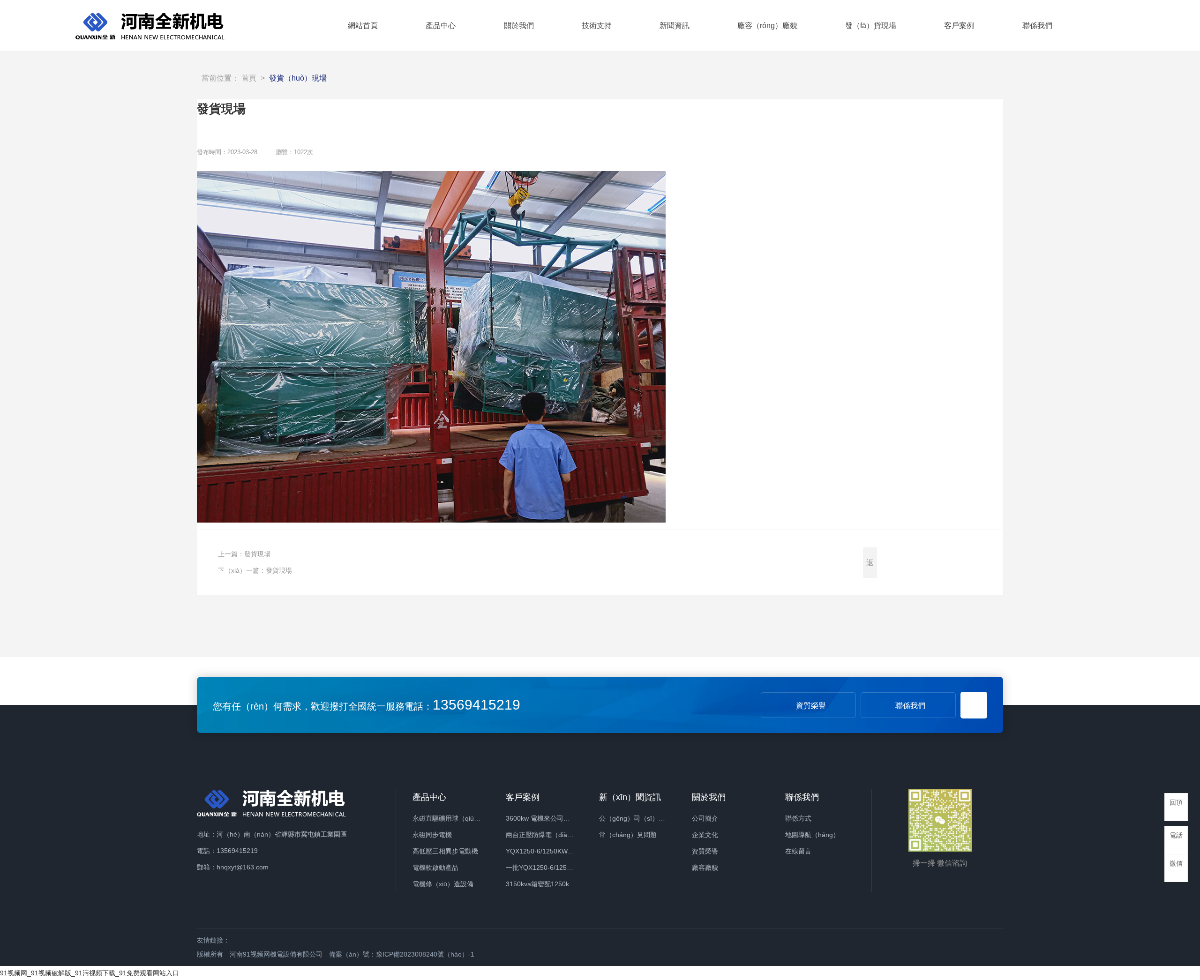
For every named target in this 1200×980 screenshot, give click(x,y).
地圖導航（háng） (812, 834)
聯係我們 (1037, 26)
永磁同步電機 (432, 834)
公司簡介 (705, 818)
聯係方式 (798, 818)
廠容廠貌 (705, 867)
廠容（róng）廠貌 (767, 26)
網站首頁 (363, 26)
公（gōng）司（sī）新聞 (635, 818)
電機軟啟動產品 (435, 867)
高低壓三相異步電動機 (445, 851)
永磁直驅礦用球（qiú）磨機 (453, 818)
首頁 (248, 78)
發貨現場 (257, 554)
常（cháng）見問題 (628, 834)
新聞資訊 (675, 26)
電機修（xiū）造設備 (442, 884)
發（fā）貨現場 (870, 26)
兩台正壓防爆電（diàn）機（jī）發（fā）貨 (569, 834)
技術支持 (597, 26)
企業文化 (705, 834)
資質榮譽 (811, 706)
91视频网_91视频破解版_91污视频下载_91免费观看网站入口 (89, 973)
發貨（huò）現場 (298, 78)
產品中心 (441, 26)
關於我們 (519, 26)
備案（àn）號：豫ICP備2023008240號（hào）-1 (401, 954)
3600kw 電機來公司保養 (541, 818)
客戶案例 (959, 26)
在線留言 (798, 851)
